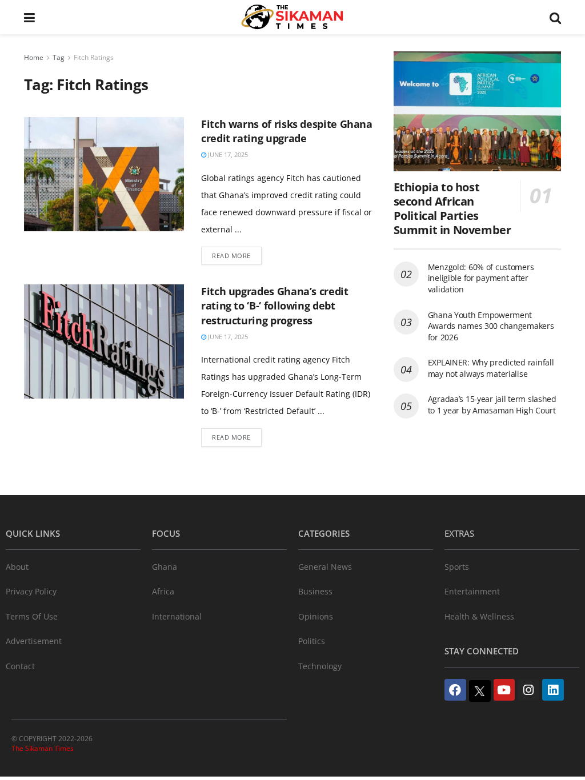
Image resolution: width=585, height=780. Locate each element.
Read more (231, 255)
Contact (20, 666)
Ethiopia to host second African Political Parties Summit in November (452, 208)
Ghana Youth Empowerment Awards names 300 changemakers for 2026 (491, 326)
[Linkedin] (553, 690)
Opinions (315, 616)
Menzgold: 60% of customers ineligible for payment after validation (481, 278)
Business (315, 591)
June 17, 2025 (227, 154)
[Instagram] (528, 690)
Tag (59, 57)
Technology (320, 666)
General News (325, 566)
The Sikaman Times (42, 748)
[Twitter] (480, 691)
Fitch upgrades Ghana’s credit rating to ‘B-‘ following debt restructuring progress (274, 305)
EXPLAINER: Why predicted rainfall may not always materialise (491, 368)
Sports (456, 566)
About (17, 566)
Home (33, 57)
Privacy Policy (31, 591)
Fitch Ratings (94, 57)
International (177, 616)
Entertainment (472, 591)
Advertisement (34, 641)
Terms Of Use (32, 616)
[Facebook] (455, 690)
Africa (163, 591)
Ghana (164, 566)
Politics (311, 641)
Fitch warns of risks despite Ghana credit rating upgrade (286, 131)
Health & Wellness (479, 616)
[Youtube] (504, 690)
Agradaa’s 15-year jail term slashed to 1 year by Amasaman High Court (492, 404)
